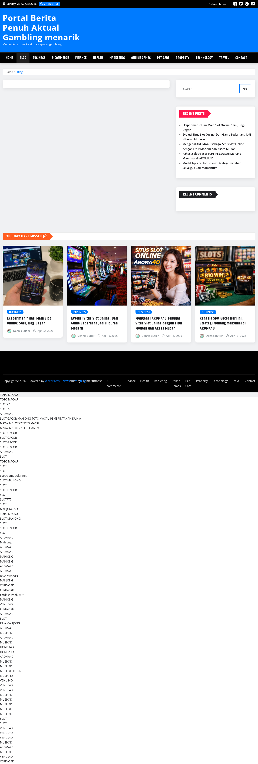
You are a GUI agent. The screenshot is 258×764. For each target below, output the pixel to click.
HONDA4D (7, 647)
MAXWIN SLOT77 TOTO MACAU (20, 423)
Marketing (117, 57)
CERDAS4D (7, 585)
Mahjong (6, 542)
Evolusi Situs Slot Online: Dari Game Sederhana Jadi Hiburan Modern (94, 323)
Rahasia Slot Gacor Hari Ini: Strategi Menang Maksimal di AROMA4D (223, 323)
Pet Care (163, 57)
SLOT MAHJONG (10, 480)
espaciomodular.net (13, 476)
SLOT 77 (5, 409)
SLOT (3, 456)
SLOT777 (5, 499)
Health (98, 57)
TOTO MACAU (9, 395)
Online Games (141, 57)
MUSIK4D (6, 633)
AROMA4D (7, 414)
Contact (241, 57)
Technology (204, 57)
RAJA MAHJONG (10, 623)
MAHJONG (6, 557)
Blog (23, 57)
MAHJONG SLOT (10, 509)
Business (39, 57)
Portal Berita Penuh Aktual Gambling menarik (41, 27)
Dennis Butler (21, 331)
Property (183, 57)
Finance (81, 57)
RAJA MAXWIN (9, 576)
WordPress (52, 381)
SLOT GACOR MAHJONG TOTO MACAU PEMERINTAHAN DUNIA (40, 418)
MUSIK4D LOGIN (10, 671)
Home (9, 57)
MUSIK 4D (6, 676)
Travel (224, 57)
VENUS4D (6, 604)
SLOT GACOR (8, 433)
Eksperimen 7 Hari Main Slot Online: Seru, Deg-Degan (29, 321)
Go (245, 89)
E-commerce (60, 57)
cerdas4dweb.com (12, 595)
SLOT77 (5, 404)
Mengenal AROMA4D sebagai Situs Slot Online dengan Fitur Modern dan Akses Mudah (159, 323)
